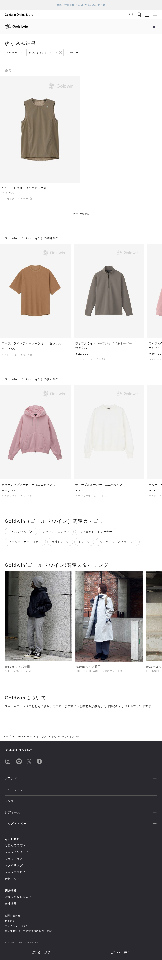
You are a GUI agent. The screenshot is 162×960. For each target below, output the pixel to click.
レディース (75, 52)
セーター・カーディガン (25, 542)
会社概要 (11, 903)
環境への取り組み (17, 897)
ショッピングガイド (18, 852)
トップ (7, 736)
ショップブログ (15, 872)
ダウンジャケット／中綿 (43, 52)
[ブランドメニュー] (155, 26)
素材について (14, 879)
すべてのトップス (21, 531)
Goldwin (12, 52)
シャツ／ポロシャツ (56, 531)
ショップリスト (15, 859)
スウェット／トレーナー (95, 531)
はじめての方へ (15, 845)
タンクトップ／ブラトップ (118, 542)
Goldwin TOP (24, 736)
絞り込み (44, 952)
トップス (42, 736)
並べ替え (124, 952)
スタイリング (14, 865)
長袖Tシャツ (60, 542)
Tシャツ (84, 542)
